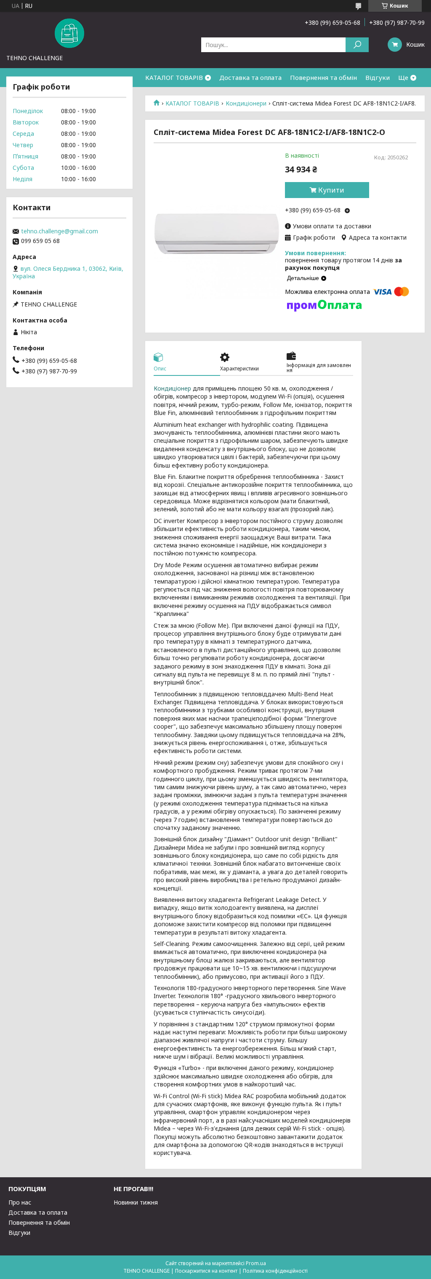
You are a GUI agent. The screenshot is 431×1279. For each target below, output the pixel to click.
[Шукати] (357, 44)
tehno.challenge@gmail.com (59, 231)
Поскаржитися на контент (206, 1270)
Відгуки (377, 77)
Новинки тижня (136, 1202)
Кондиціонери (246, 103)
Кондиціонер (172, 388)
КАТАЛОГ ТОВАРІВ (174, 77)
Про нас (19, 1202)
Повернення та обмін (323, 77)
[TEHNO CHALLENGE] (69, 33)
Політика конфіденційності (275, 1270)
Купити (331, 190)
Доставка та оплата (250, 77)
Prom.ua (256, 1263)
